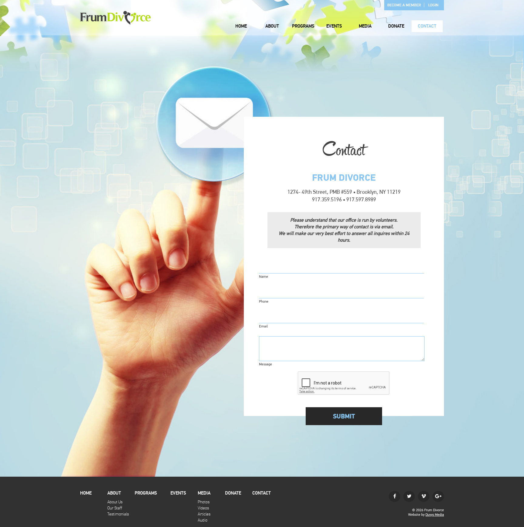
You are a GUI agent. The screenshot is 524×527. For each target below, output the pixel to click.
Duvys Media (434, 514)
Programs (303, 26)
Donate (396, 26)
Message (265, 364)
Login (433, 5)
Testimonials (118, 514)
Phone (263, 301)
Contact (427, 26)
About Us (115, 502)
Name (263, 276)
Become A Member (404, 5)
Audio (202, 520)
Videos (203, 508)
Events (334, 26)
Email (263, 326)
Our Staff (114, 508)
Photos (204, 502)
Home (241, 26)
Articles (204, 514)
